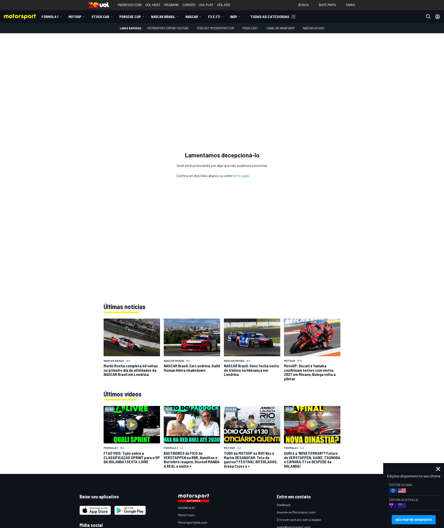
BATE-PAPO (327, 5)
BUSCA (303, 5)
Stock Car (100, 16)
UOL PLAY (206, 5)
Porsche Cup (130, 16)
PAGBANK (171, 5)
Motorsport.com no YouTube (168, 28)
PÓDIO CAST (250, 28)
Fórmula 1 (50, 16)
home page (240, 175)
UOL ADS (223, 5)
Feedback (283, 505)
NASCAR (191, 16)
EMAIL (350, 5)
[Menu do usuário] (437, 16)
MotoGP (74, 16)
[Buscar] (428, 16)
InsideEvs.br (186, 508)
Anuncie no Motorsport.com (296, 512)
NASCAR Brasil (163, 16)
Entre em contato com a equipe (299, 520)
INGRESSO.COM (130, 5)
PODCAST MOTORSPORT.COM (215, 28)
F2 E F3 (214, 16)
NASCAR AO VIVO (313, 28)
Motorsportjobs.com (192, 522)
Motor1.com (186, 515)
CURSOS (188, 5)
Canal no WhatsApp (280, 28)
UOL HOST (152, 5)
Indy (233, 16)
